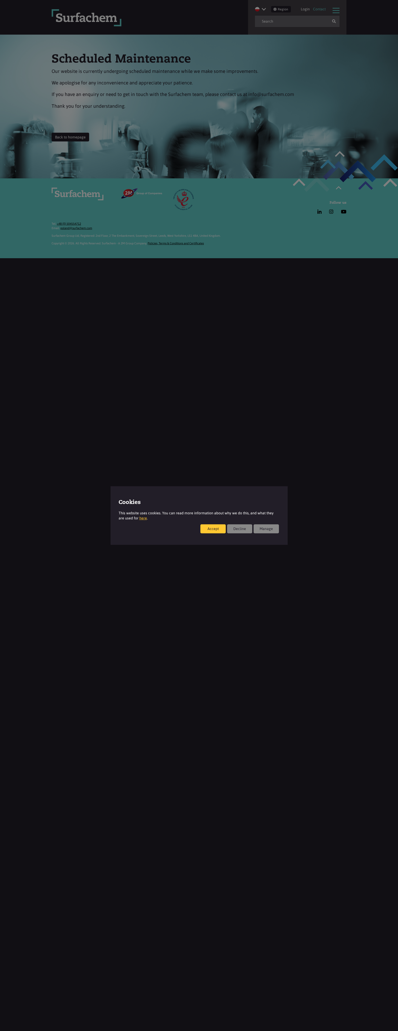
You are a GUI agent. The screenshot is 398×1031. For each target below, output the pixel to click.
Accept (213, 529)
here (143, 518)
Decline (239, 529)
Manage (266, 529)
